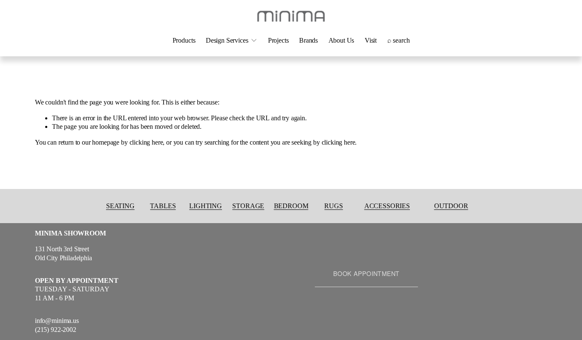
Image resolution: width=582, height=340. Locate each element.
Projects (278, 40)
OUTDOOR (451, 205)
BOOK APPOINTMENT (366, 273)
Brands (308, 40)
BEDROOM (291, 205)
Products (184, 40)
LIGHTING (205, 205)
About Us (341, 40)
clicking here (146, 142)
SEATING (120, 205)
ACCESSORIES (387, 205)
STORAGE (248, 205)
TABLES (163, 205)
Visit (371, 40)
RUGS (333, 205)
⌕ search (398, 40)
